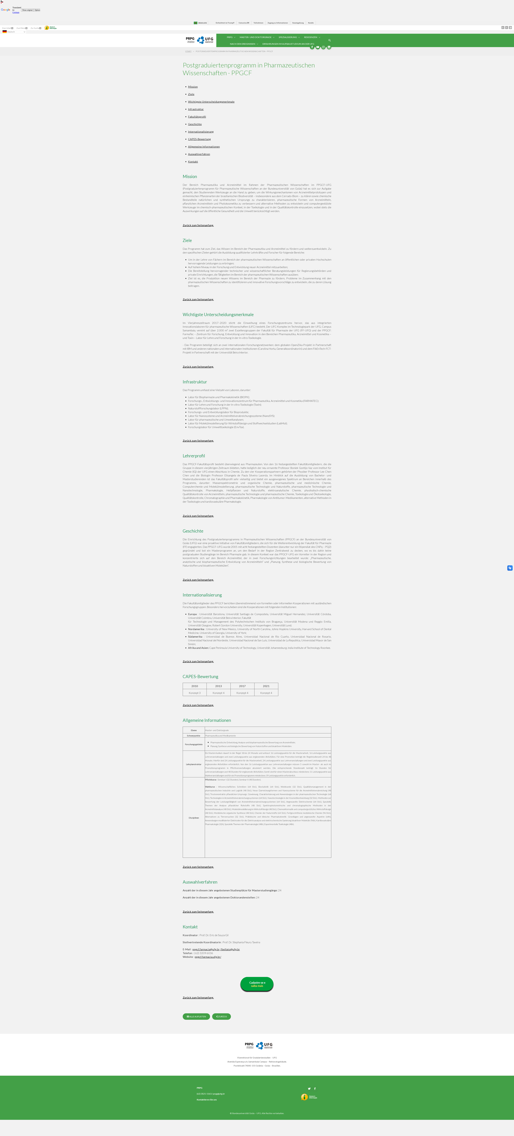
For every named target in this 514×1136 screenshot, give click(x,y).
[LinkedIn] (329, 47)
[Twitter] (309, 1088)
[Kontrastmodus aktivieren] (510, 27)
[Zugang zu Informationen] (51, 27)
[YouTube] (317, 47)
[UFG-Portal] (205, 43)
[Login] (2, 2)
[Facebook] (312, 47)
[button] (229, 37)
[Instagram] (323, 47)
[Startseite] (188, 42)
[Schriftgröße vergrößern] (502, 27)
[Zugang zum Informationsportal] (309, 1099)
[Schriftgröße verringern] (506, 27)
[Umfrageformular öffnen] (329, 40)
